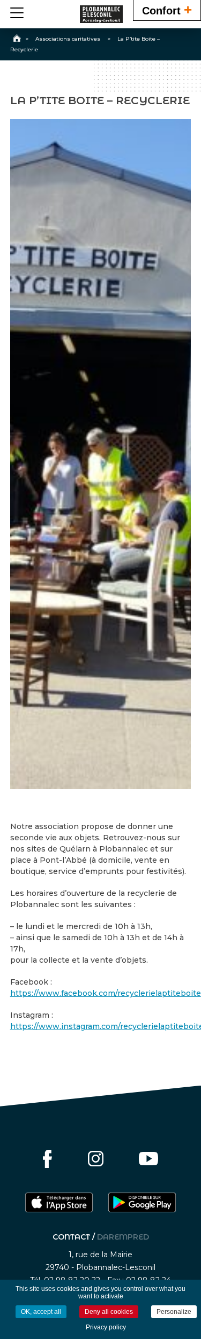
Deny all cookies (109, 1311)
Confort (167, 10)
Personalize (174, 1311)
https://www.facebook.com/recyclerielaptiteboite (105, 993)
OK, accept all (41, 1311)
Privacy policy (106, 1327)
